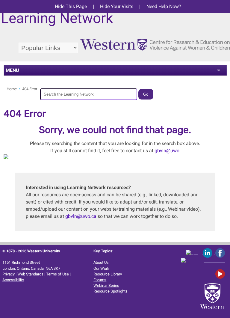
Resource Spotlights (110, 291)
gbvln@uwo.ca (80, 216)
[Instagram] (204, 263)
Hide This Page (71, 6)
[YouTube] (221, 274)
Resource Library (107, 274)
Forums (99, 280)
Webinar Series (106, 285)
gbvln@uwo (167, 150)
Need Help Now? (163, 6)
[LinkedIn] (209, 252)
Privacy (8, 274)
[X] (194, 252)
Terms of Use (57, 274)
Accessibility (13, 280)
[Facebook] (221, 252)
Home (12, 89)
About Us (101, 262)
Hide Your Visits (116, 6)
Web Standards (30, 274)
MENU (12, 70)
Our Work (101, 268)
